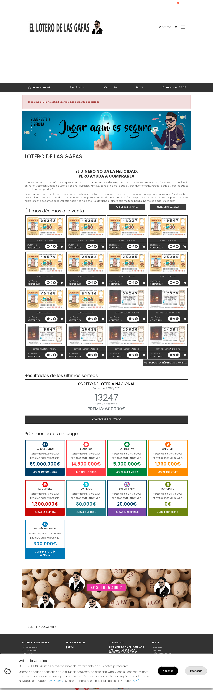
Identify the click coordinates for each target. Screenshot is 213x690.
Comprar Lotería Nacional (45, 553)
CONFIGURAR (54, 681)
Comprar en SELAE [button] (174, 87)
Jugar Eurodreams (127, 512)
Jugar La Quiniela (45, 512)
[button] (35, 134)
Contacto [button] (110, 87)
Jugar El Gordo (86, 472)
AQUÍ (136, 681)
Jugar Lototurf (168, 472)
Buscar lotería (128, 206)
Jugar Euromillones (45, 472)
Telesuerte (157, 647)
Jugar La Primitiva (127, 472)
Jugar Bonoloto (167, 512)
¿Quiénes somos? (31, 647)
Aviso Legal (157, 650)
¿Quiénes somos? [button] (38, 87)
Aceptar (168, 671)
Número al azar (169, 206)
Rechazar (196, 671)
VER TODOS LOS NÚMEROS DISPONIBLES (165, 362)
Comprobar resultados (106, 419)
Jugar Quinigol (86, 512)
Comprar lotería (30, 650)
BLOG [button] (139, 87)
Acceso (166, 27)
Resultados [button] (77, 87)
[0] (177, 27)
